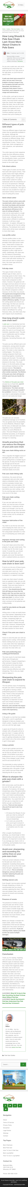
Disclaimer (20, 61)
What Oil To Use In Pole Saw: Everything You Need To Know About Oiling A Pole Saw (14, 995)
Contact (5, 1136)
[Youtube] (6, 1109)
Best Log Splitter (8, 1153)
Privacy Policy (7, 1125)
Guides (8, 29)
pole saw (6, 324)
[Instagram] (15, 1105)
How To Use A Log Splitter (11, 1155)
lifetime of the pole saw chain (14, 382)
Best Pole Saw (7, 1147)
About (5, 1120)
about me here (16, 1047)
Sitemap (5, 1133)
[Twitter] (10, 1105)
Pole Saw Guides (15, 29)
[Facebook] (5, 1105)
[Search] (23, 1065)
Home (3, 29)
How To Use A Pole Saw (10, 1150)
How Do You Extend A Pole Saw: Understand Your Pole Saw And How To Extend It (13, 1001)
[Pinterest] (20, 1105)
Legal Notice (7, 1130)
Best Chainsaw (7, 1145)
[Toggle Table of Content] (22, 119)
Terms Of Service (8, 1122)
